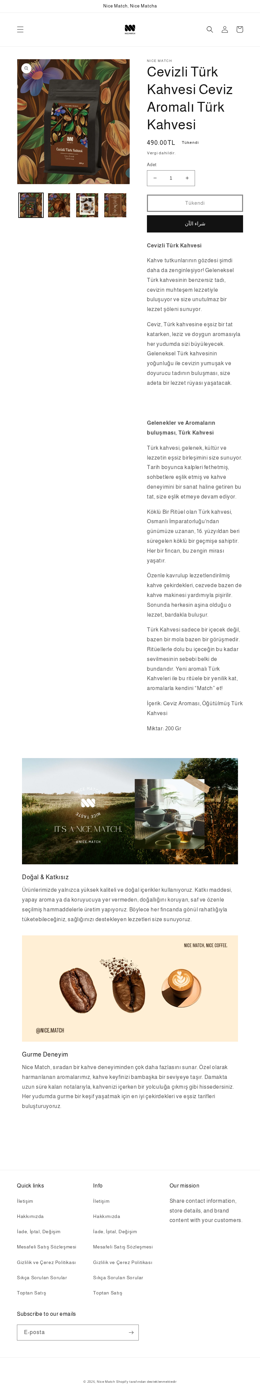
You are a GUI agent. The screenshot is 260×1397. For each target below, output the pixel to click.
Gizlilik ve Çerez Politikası (46, 1262)
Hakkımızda (30, 1216)
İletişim (25, 1201)
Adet (152, 164)
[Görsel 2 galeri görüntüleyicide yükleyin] (59, 205)
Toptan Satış (31, 1292)
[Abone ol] (131, 1332)
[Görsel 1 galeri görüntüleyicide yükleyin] (31, 205)
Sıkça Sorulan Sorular (42, 1277)
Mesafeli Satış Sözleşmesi (47, 1246)
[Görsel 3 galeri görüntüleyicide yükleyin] (87, 205)
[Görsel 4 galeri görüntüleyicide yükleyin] (115, 205)
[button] (20, 29)
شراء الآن (195, 223)
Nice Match (106, 1381)
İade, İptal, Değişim (39, 1231)
